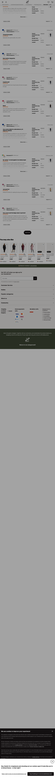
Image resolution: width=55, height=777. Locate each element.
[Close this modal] (52, 761)
